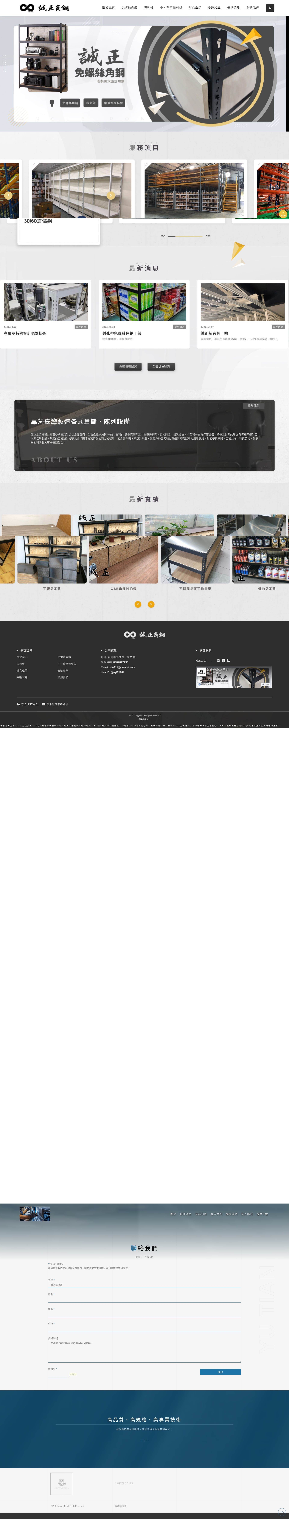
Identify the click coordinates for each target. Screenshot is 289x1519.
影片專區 (247, 1214)
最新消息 (186, 1214)
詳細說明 (53, 1338)
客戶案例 (216, 1214)
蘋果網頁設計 (121, 1506)
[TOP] (282, 1512)
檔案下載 (262, 1214)
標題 (51, 1280)
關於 (173, 1214)
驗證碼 (52, 1369)
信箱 (51, 1324)
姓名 (51, 1294)
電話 (51, 1309)
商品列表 (201, 1214)
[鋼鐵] (35, 1214)
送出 (220, 1372)
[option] (144, 1424)
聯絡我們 (232, 1214)
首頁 (138, 1257)
